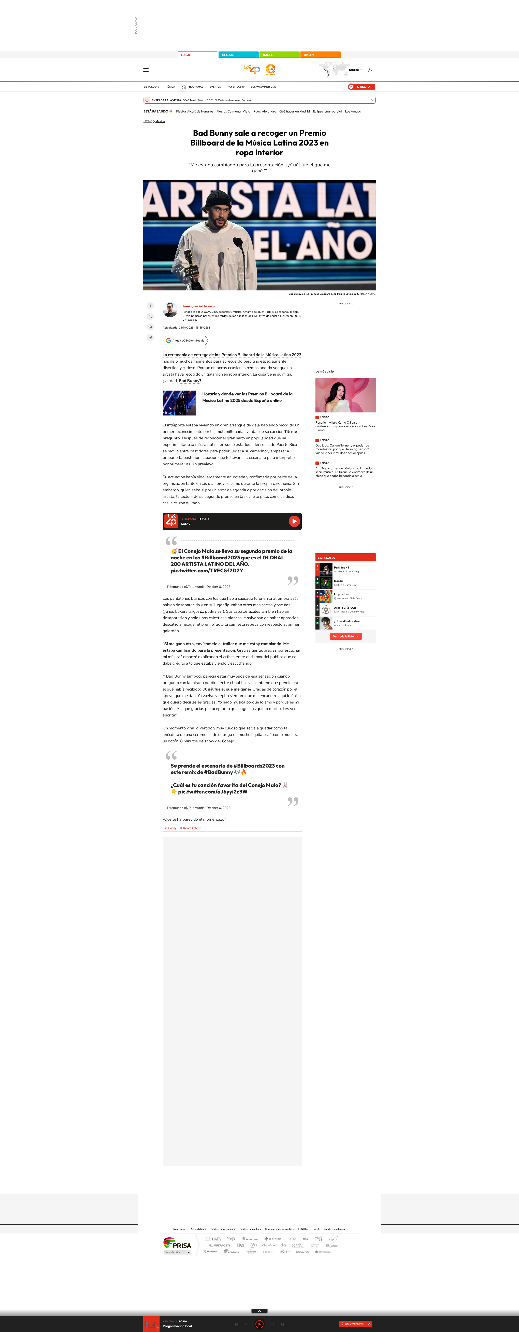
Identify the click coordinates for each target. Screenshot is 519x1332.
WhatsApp (150, 327)
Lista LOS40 (151, 86)
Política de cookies (250, 1229)
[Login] (370, 69)
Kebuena (328, 1244)
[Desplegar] (259, 1311)
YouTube (251, 1185)
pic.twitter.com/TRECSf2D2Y (207, 570)
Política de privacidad (222, 1229)
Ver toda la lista (343, 636)
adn (316, 1239)
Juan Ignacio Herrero (198, 306)
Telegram (150, 337)
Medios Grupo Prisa (177, 1252)
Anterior (236, 1324)
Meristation (322, 1250)
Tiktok (243, 1185)
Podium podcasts (250, 1250)
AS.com (303, 1239)
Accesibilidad (198, 1229)
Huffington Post (219, 1244)
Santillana (251, 1239)
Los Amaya (353, 111)
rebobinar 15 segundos (246, 1324)
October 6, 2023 (218, 587)
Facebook (150, 305)
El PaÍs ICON (268, 1250)
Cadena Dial (284, 1244)
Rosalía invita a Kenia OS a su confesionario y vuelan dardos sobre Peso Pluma (345, 426)
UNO (241, 1244)
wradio (253, 1244)
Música (170, 86)
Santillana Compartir (273, 1239)
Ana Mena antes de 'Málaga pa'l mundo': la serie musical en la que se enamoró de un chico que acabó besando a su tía (345, 472)
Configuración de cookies (279, 1229)
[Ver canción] (326, 569)
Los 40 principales (232, 1239)
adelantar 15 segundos (272, 1324)
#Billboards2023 (254, 765)
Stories (284, 1185)
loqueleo (303, 1250)
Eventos (215, 86)
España (354, 70)
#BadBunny (218, 772)
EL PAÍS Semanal (298, 1244)
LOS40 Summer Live (263, 86)
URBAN (309, 55)
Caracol (332, 1239)
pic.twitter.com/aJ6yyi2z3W (213, 791)
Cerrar (372, 100)
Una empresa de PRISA (177, 1242)
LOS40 (185, 55)
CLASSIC (228, 55)
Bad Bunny (169, 828)
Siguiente (282, 1324)
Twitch (275, 1185)
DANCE (268, 55)
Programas (195, 86)
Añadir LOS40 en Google (188, 340)
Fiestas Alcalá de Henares (194, 111)
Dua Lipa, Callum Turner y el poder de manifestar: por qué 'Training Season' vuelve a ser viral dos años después (342, 449)
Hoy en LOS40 (235, 86)
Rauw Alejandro (264, 111)
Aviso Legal (179, 1229)
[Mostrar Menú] (148, 69)
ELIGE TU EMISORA (354, 1323)
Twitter (150, 316)
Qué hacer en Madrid (294, 111)
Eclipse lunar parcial (327, 111)
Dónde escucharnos (335, 1229)
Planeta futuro (313, 1244)
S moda (285, 1250)
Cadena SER (290, 1239)
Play (259, 1324)
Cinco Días (268, 1244)
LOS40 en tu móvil (308, 1229)
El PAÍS (213, 1239)
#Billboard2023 (220, 557)
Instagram (235, 1185)
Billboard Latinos (191, 828)
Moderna (230, 1250)
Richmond (211, 1250)
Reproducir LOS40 (294, 521)
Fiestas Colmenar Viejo (233, 111)
